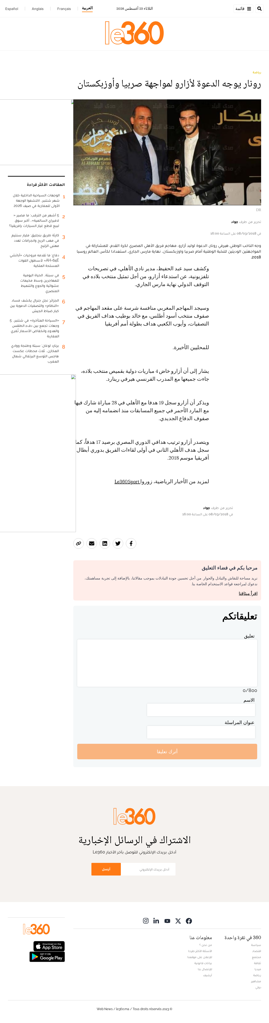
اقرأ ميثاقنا (248, 593)
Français (64, 9)
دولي (258, 987)
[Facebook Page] (189, 920)
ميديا (258, 969)
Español (11, 9)
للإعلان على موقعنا (199, 957)
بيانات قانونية (203, 963)
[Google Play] (47, 956)
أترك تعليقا (167, 751)
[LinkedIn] (156, 920)
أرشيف (207, 975)
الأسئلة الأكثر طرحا (200, 951)
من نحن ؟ (205, 945)
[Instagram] (146, 920)
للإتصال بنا (205, 969)
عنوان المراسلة (240, 722)
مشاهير (256, 981)
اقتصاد (256, 951)
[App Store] (49, 946)
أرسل (106, 869)
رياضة (257, 72)
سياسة (256, 945)
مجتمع (256, 957)
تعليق (249, 636)
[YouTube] (167, 920)
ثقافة (257, 963)
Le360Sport (127, 482)
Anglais (38, 9)
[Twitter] (178, 920)
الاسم (249, 700)
